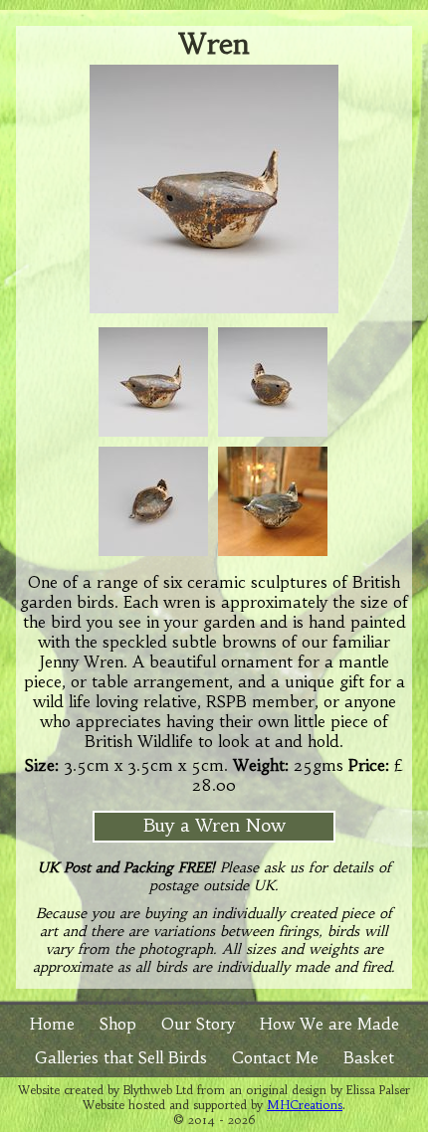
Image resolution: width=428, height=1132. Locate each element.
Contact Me (275, 1057)
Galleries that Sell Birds (121, 1057)
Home (52, 1024)
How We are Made (329, 1024)
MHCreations (304, 1104)
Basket (368, 1057)
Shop (118, 1024)
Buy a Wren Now (214, 825)
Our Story (198, 1024)
